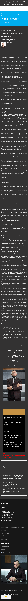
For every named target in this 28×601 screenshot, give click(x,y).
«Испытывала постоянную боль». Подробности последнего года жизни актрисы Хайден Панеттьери (13, 478)
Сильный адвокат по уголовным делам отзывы (11, 538)
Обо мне (3, 549)
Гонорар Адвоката (5, 546)
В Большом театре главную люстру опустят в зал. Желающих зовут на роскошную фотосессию (13, 491)
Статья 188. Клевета (5, 534)
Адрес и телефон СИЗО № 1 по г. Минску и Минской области (12, 529)
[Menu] (4, 8)
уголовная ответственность (17, 186)
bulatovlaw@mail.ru (14, 2)
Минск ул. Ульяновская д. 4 (18, 1)
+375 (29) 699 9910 (7, 1)
